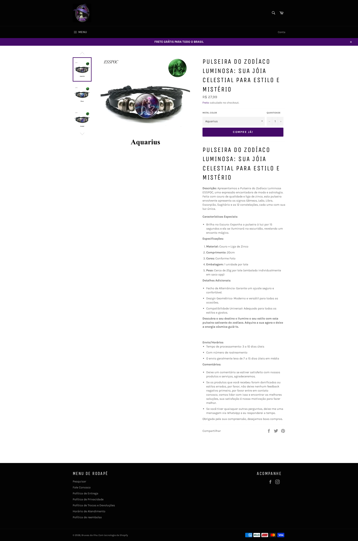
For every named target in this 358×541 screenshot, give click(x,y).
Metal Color (209, 112)
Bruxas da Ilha (89, 535)
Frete (205, 102)
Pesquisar (79, 481)
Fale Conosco (82, 487)
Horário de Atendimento (89, 511)
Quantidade (273, 112)
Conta (281, 32)
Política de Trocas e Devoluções (94, 505)
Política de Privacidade (88, 499)
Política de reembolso (87, 517)
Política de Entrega (85, 493)
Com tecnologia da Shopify (113, 535)
